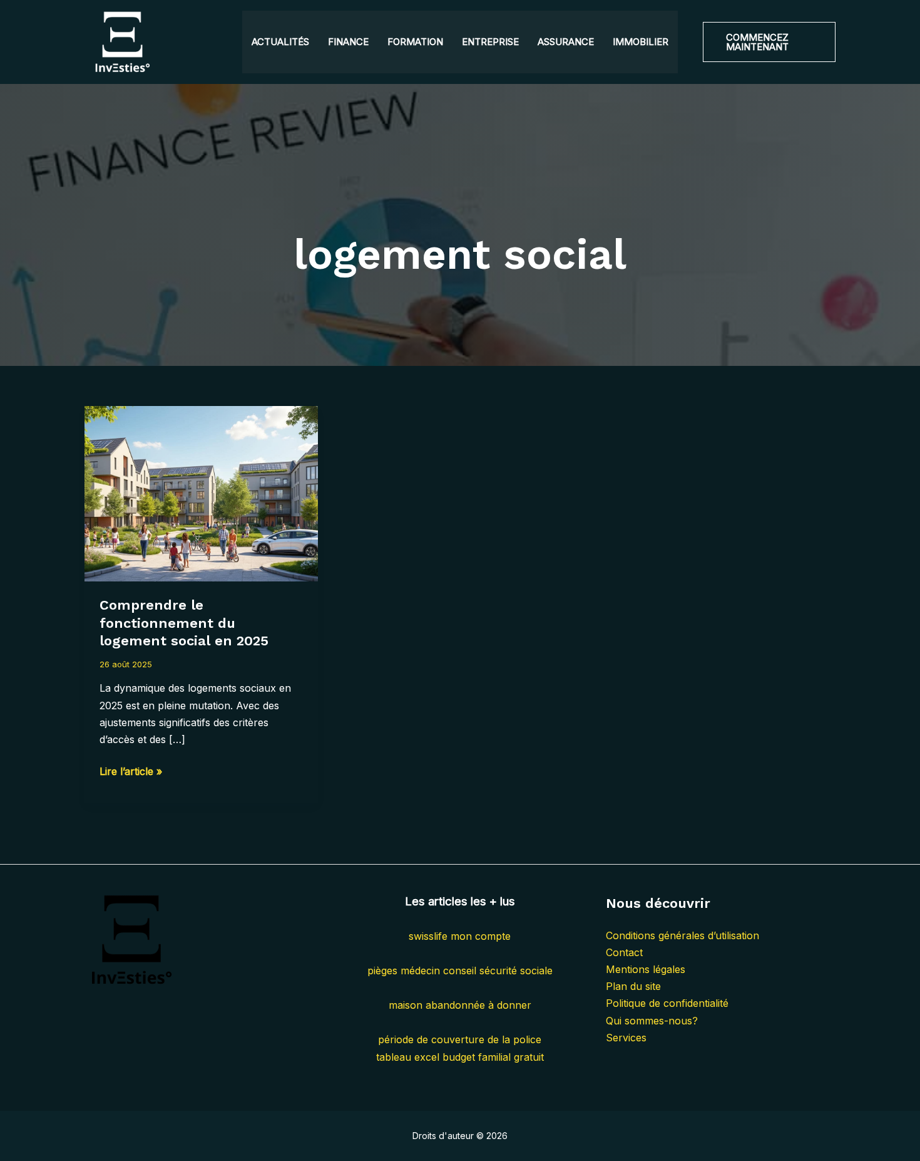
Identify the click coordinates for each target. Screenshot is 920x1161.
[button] (769, 42)
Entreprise (490, 42)
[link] (460, 936)
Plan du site (633, 986)
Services (626, 1037)
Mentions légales (645, 969)
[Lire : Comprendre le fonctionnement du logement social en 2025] (201, 492)
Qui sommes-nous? (652, 1020)
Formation (415, 42)
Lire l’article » (131, 772)
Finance (348, 42)
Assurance (566, 42)
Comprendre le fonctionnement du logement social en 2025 (184, 622)
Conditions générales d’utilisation (682, 935)
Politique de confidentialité (667, 1003)
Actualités (280, 42)
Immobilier (640, 42)
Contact (624, 952)
